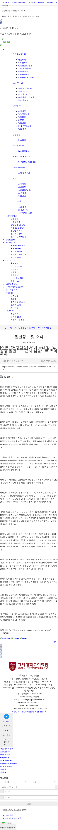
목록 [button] (55, 642)
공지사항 (50, 2)
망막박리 (22, 123)
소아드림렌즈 (19, 167)
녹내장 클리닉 (11, 284)
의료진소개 (23, 62)
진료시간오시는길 (26, 77)
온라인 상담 (23, 210)
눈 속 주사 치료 (24, 126)
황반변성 (22, 111)
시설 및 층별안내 (25, 68)
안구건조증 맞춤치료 (21, 156)
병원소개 (22, 59)
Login (29, 804)
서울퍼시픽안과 (19, 54)
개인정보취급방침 (27, 711)
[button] (47, 640)
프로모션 (22, 187)
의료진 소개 (31, 2)
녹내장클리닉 (18, 145)
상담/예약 (17, 201)
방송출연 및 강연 (25, 65)
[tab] (29, 748)
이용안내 (15, 711)
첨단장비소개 (24, 71)
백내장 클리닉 (24, 94)
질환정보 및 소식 (25, 190)
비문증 (21, 120)
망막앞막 (22, 117)
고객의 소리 (23, 193)
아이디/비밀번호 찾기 (14, 818)
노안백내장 (18, 83)
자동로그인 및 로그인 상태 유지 (14, 810)
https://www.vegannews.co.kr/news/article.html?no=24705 (28, 368)
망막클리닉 (17, 106)
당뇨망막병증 (24, 114)
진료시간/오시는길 (18, 2)
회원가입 (9, 815)
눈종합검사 (17, 134)
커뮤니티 (16, 178)
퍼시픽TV (6, 2)
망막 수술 (22, 129)
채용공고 (22, 196)
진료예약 (41, 2)
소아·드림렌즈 (6, 766)
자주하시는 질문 (25, 213)
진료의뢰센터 (24, 74)
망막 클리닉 (10, 260)
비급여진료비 (41, 711)
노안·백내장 (5, 754)
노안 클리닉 (23, 91)
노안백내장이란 (25, 88)
